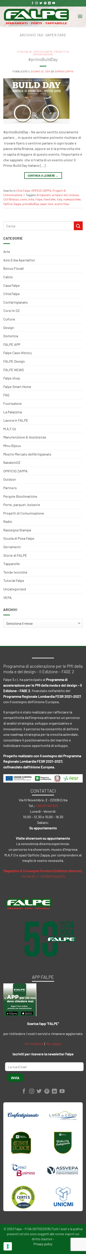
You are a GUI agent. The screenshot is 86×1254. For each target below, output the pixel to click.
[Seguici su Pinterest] (45, 3)
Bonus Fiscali (13, 268)
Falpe (39, 199)
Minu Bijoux (12, 446)
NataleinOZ (12, 462)
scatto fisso (61, 204)
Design (8, 327)
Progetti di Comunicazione (23, 513)
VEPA (7, 597)
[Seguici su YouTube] (53, 3)
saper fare (46, 204)
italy (59, 199)
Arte (6, 251)
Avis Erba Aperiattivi (19, 260)
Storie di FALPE (15, 555)
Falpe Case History (17, 353)
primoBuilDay (30, 204)
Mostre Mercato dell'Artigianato (27, 454)
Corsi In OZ (11, 310)
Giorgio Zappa (64, 71)
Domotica (10, 336)
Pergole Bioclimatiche (20, 496)
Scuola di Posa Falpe (18, 538)
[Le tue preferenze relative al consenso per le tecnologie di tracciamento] (8, 1246)
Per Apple (53, 1044)
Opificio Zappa (12, 204)
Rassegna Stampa (17, 530)
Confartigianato (15, 302)
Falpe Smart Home (17, 386)
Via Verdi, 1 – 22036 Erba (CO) (43, 876)
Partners (10, 488)
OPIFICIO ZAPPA (15, 471)
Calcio (8, 277)
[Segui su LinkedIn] (49, 3)
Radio (7, 521)
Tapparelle (11, 564)
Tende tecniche (15, 572)
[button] (80, 16)
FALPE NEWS (13, 370)
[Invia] (78, 225)
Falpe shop (11, 378)
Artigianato (44, 195)
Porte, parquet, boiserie (21, 505)
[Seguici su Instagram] (36, 3)
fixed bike (50, 199)
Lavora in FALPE (15, 420)
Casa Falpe (11, 285)
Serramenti (12, 547)
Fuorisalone (12, 403)
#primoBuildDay (43, 59)
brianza (74, 195)
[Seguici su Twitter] (40, 3)
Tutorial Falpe (13, 580)
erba (31, 199)
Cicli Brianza (11, 199)
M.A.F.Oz (9, 429)
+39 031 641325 (47, 806)
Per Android (34, 1044)
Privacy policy (43, 1244)
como (23, 199)
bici (66, 195)
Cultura (9, 319)
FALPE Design (14, 361)
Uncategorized (14, 589)
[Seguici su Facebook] (32, 3)
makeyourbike (72, 199)
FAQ (6, 395)
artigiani (57, 195)
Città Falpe (11, 294)
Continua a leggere (43, 175)
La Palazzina (12, 412)
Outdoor (9, 479)
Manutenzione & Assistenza (24, 437)
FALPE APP (11, 344)
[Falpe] (36, 16)
